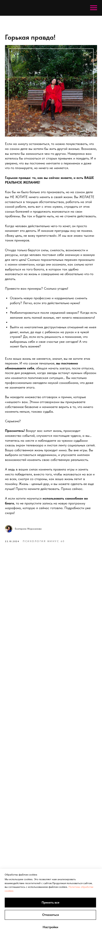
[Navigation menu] (93, 7)
